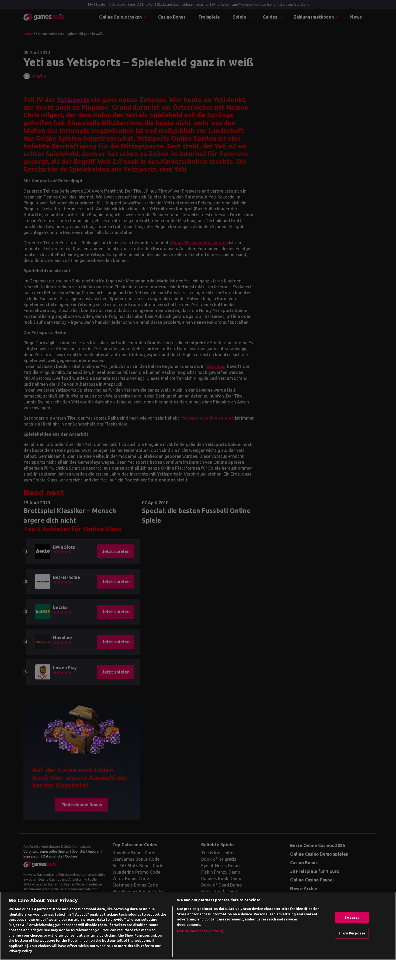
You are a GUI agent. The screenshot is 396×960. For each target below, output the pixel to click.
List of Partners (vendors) (200, 931)
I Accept (352, 917)
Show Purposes (352, 933)
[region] (198, 926)
